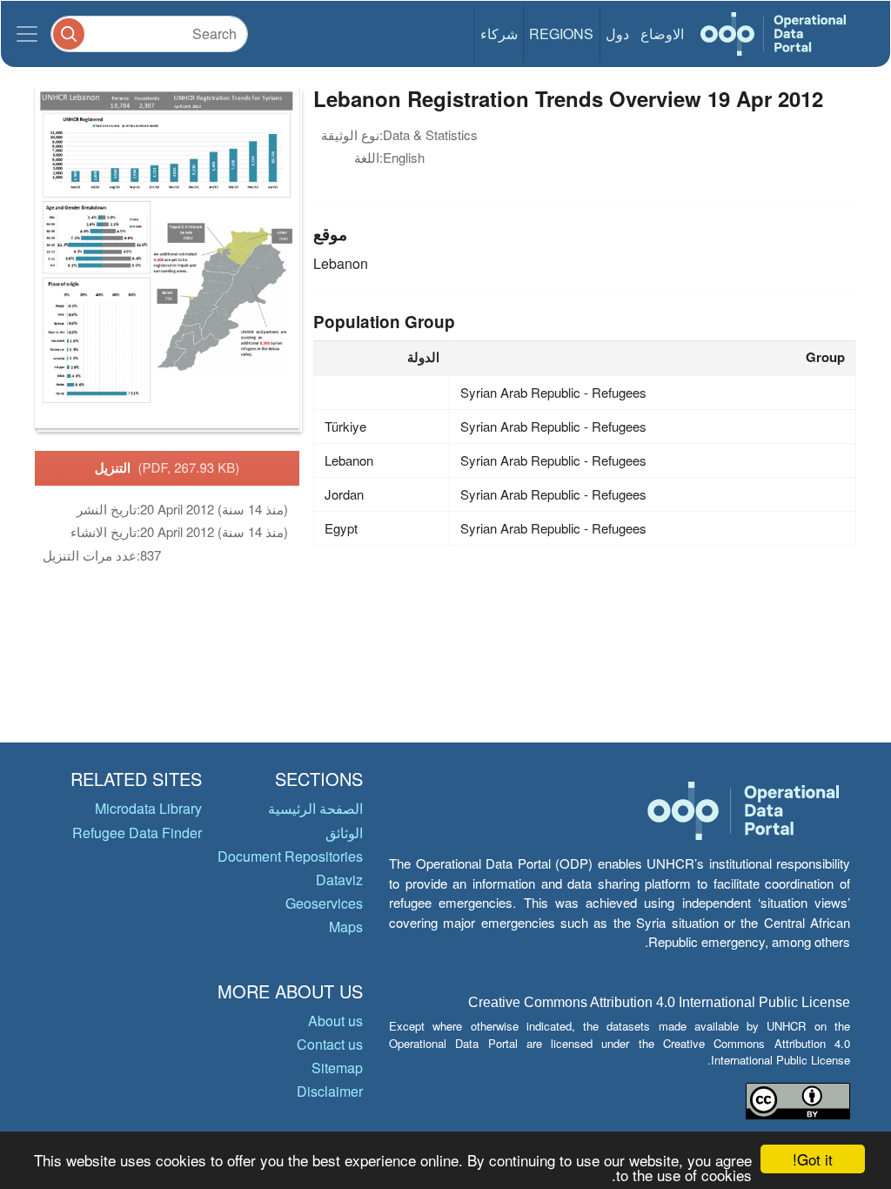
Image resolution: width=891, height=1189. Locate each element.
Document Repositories (290, 856)
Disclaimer (330, 1091)
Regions (561, 34)
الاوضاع (662, 34)
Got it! (813, 1159)
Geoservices (324, 903)
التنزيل (167, 467)
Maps (346, 927)
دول (617, 34)
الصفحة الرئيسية (315, 808)
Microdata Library (148, 808)
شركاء (499, 34)
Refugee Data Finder (137, 833)
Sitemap (337, 1068)
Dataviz (339, 880)
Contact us (330, 1044)
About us (335, 1021)
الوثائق (344, 833)
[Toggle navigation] (26, 33)
